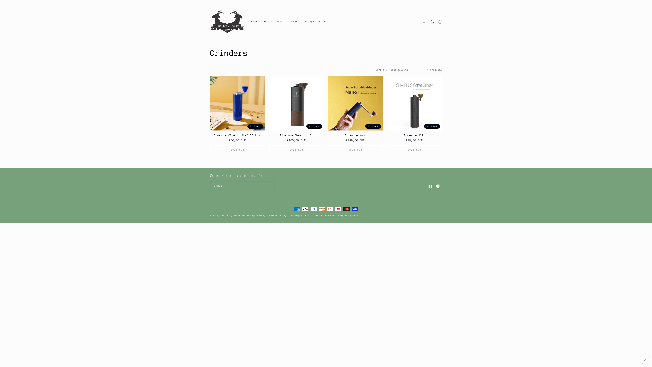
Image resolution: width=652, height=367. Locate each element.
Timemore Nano (355, 135)
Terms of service (323, 216)
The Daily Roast (230, 216)
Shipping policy (348, 216)
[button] (255, 21)
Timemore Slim (414, 135)
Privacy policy (300, 216)
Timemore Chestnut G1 (296, 135)
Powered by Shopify (253, 216)
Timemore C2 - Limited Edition (238, 135)
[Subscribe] (270, 186)
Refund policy (278, 216)
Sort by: (381, 69)
